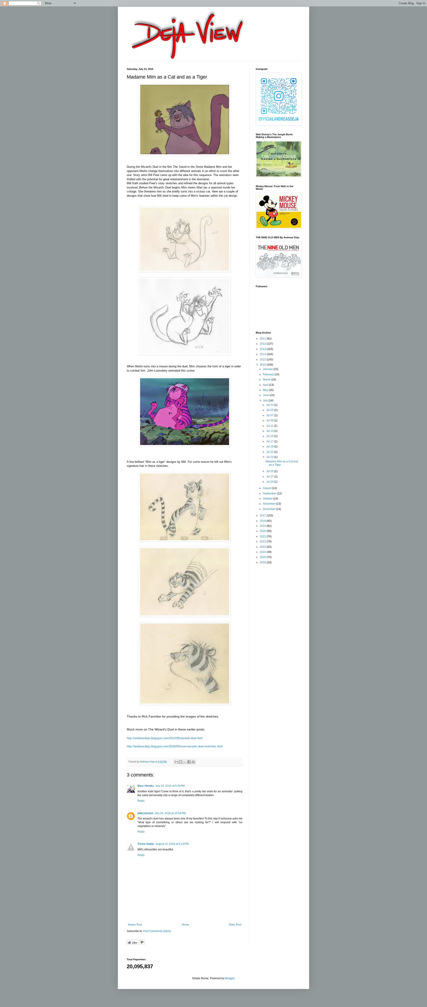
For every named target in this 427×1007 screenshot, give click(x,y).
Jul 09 (270, 420)
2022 (263, 541)
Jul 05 (270, 410)
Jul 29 (270, 481)
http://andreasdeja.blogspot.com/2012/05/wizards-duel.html (165, 738)
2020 (263, 531)
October (268, 498)
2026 (263, 562)
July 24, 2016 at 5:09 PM (170, 785)
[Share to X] (185, 762)
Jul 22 (270, 451)
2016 (263, 364)
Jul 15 (270, 436)
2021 (263, 536)
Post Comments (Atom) (157, 931)
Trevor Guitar (145, 843)
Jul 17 (270, 441)
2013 (263, 349)
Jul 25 (270, 471)
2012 (263, 343)
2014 (263, 354)
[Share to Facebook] (189, 762)
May (266, 390)
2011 (263, 338)
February (268, 374)
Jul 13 (270, 431)
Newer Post (135, 924)
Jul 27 (270, 476)
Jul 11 (270, 425)
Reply (141, 800)
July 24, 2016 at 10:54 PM (170, 813)
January (268, 369)
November (269, 503)
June (266, 395)
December (269, 509)
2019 (263, 526)
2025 (263, 557)
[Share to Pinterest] (193, 762)
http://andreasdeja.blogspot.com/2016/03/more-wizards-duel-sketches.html (175, 746)
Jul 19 (270, 446)
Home (185, 924)
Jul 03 (270, 404)
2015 (263, 359)
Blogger (229, 978)
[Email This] (176, 762)
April (266, 384)
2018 (263, 520)
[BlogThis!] (180, 762)
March (267, 379)
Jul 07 (270, 415)
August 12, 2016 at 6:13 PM (172, 843)
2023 (263, 546)
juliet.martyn (145, 813)
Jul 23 (270, 457)
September (270, 493)
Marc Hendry (145, 785)
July (265, 400)
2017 (263, 515)
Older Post (235, 924)
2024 (263, 552)
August (267, 488)
